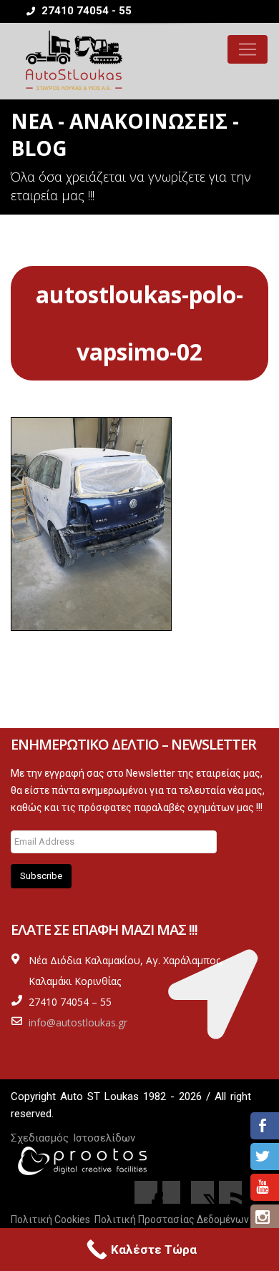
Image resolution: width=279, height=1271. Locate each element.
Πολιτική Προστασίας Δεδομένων (171, 1219)
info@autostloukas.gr (78, 1022)
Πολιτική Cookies (50, 1219)
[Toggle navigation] (247, 49)
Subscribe (41, 875)
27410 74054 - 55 (85, 10)
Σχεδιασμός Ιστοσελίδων (73, 1138)
